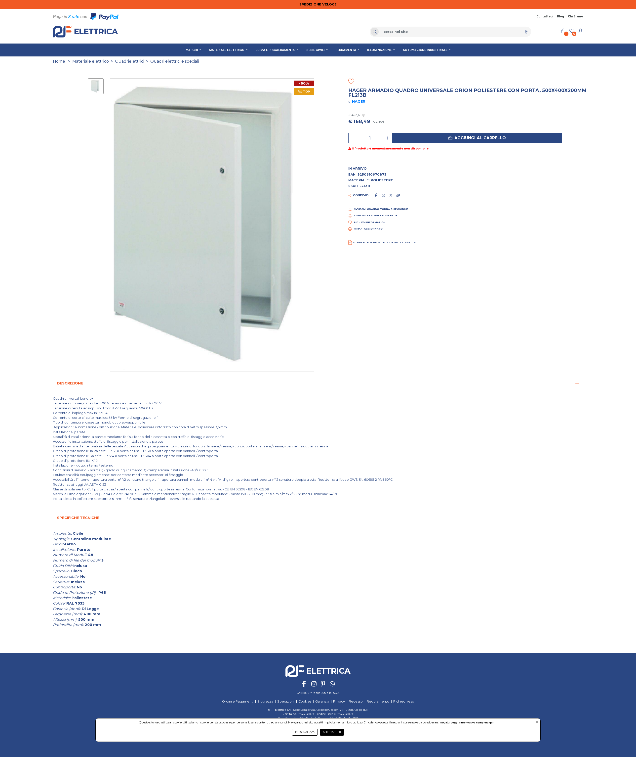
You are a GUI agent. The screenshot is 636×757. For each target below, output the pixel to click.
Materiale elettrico (90, 61)
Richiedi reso (403, 701)
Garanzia (322, 701)
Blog (560, 16)
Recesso (356, 701)
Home (59, 61)
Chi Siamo (575, 16)
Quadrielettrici (129, 61)
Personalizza (305, 732)
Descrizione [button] (70, 383)
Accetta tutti (332, 732)
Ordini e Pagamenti (237, 701)
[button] (477, 138)
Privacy (339, 701)
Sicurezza (265, 701)
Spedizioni (285, 701)
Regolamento (378, 701)
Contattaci (544, 16)
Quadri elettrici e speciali (174, 61)
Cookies (304, 701)
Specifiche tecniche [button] (78, 518)
